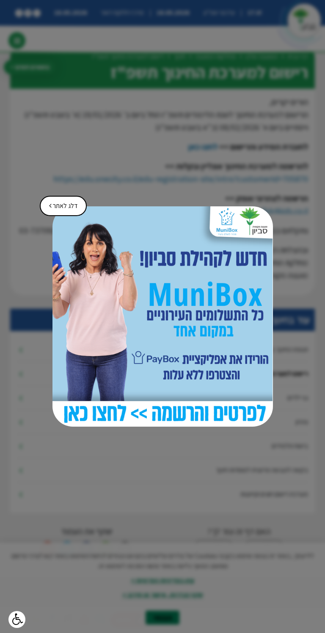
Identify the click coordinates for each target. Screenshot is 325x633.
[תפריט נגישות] (16, 619)
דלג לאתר (60, 203)
